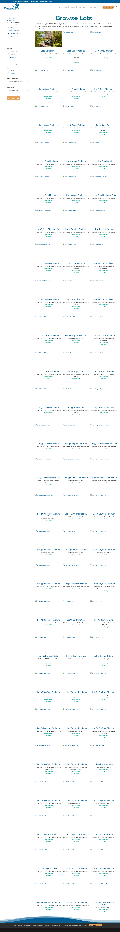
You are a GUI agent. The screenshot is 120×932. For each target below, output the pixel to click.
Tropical (12, 57)
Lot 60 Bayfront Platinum (103, 692)
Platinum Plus (13, 73)
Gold (11, 70)
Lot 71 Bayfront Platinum (76, 834)
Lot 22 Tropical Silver (103, 263)
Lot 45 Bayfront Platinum (104, 514)
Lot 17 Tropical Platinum (76, 229)
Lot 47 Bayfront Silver (76, 550)
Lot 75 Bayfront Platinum (76, 868)
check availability (48, 58)
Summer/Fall (13, 25)
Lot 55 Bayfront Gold (48, 656)
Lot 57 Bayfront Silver (103, 656)
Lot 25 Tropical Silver (103, 299)
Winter (12, 27)
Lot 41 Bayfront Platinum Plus (103, 478)
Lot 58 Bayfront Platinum (48, 692)
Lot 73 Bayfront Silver (103, 834)
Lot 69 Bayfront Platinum (103, 800)
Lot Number (12, 18)
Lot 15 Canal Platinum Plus (104, 195)
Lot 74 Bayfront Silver (48, 868)
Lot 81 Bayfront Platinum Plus (104, 903)
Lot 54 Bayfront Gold (103, 620)
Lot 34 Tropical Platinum (104, 407)
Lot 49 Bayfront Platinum (48, 584)
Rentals (73, 7)
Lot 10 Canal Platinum (48, 161)
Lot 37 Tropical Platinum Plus (104, 444)
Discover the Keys (94, 7)
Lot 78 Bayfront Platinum (76, 902)
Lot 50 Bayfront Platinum (76, 584)
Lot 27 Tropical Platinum (76, 335)
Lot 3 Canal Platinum (103, 51)
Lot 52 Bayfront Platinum (48, 620)
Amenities (11, 20)
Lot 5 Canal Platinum (76, 89)
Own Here (82, 7)
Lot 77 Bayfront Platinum (48, 902)
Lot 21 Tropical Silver (76, 263)
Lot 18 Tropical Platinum (104, 229)
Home (59, 7)
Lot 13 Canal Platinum (48, 195)
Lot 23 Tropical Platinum (48, 299)
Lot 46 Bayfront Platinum (48, 550)
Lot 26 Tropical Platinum (48, 335)
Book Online (108, 7)
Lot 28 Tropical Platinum (104, 335)
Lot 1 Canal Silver (48, 51)
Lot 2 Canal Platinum (76, 51)
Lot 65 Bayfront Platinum (76, 764)
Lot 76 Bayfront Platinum (103, 868)
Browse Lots (27, 925)
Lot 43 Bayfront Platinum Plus (48, 515)
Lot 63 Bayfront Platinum (103, 728)
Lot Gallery (13, 98)
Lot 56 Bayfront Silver (76, 656)
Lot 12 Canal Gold (104, 161)
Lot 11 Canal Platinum (76, 161)
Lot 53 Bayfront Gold (76, 620)
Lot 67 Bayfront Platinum (48, 800)
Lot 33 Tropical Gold (76, 407)
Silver (11, 67)
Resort (65, 7)
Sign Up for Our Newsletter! (53, 925)
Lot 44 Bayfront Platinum (76, 514)
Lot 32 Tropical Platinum (48, 407)
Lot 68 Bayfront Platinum (76, 800)
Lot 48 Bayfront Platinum (103, 550)
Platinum (12, 65)
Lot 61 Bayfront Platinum (48, 728)
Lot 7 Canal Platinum (48, 125)
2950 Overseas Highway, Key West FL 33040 (75, 925)
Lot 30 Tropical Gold (76, 371)
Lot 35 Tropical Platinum (48, 444)
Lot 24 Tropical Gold (76, 299)
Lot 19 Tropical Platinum (48, 263)
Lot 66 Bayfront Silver (104, 764)
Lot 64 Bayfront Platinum (48, 764)
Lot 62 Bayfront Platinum (76, 728)
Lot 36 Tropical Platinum (76, 444)
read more (48, 60)
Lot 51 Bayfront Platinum (104, 584)
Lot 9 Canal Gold (103, 125)
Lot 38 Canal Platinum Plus (48, 478)
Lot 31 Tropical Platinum (103, 371)
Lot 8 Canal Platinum (76, 125)
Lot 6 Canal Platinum (103, 89)
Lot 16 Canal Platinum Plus (48, 229)
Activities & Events (38, 925)
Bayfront (12, 51)
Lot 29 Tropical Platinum (48, 371)
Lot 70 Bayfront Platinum (48, 834)
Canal (11, 54)
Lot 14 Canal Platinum (76, 195)
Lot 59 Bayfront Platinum (76, 692)
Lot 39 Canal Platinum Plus (76, 478)
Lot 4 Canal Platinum (48, 89)
